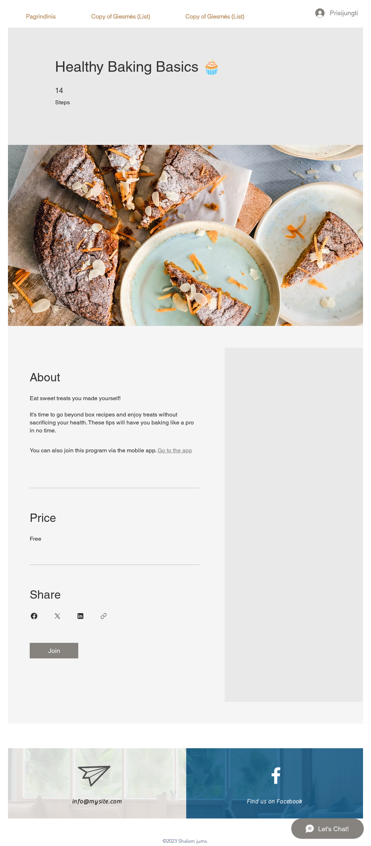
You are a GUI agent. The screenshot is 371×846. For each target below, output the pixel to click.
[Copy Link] (103, 616)
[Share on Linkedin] (80, 616)
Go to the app (175, 450)
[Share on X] (57, 616)
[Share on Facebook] (34, 616)
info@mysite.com (97, 801)
